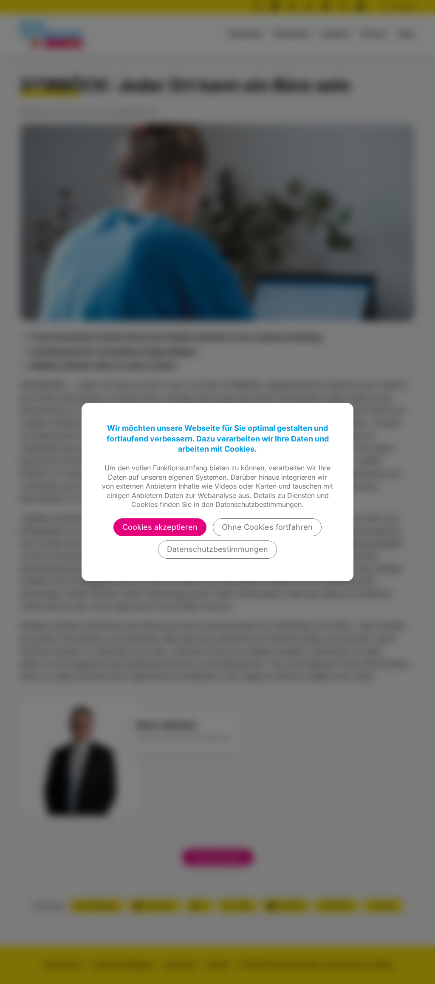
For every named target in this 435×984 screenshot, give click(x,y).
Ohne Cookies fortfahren (267, 527)
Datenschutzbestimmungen (217, 549)
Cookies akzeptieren (160, 527)
